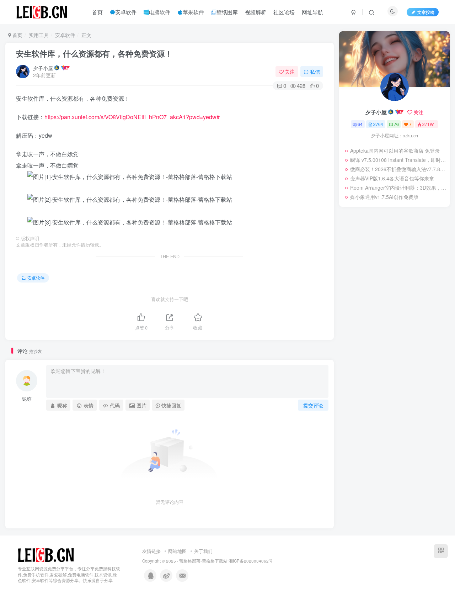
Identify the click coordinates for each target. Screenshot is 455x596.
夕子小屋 (43, 68)
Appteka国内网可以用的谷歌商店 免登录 (395, 150)
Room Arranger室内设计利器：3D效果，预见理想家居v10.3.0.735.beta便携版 (398, 187)
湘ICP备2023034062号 (251, 561)
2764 (378, 124)
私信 (315, 71)
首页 (16, 34)
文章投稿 (425, 12)
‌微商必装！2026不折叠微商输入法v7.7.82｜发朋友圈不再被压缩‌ (398, 169)
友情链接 (151, 551)
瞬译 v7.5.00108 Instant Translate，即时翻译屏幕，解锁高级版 (398, 159)
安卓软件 (65, 34)
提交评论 (313, 405)
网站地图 (177, 551)
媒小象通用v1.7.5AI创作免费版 (384, 196)
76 (396, 124)
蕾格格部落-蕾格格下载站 (203, 561)
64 (360, 124)
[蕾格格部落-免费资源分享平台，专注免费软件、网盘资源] (46, 554)
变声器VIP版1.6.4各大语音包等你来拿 (392, 178)
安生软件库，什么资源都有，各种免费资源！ (94, 53)
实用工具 (39, 34)
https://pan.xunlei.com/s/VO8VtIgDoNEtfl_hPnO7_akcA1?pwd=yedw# (132, 117)
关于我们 (203, 551)
